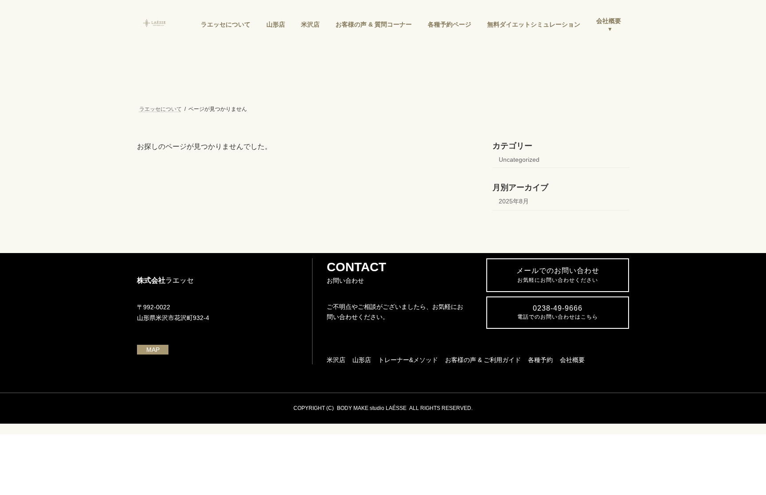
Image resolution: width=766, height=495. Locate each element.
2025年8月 (514, 201)
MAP (153, 349)
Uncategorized (519, 159)
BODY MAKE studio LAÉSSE (371, 408)
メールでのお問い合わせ (557, 275)
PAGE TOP (740, 472)
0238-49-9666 (557, 312)
